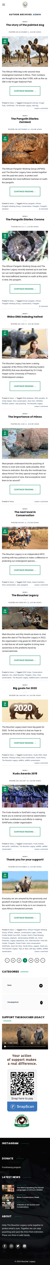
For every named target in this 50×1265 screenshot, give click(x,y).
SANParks (10, 106)
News (25, 22)
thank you (43, 946)
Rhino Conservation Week (28, 1197)
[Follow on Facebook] (4, 1246)
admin (37, 14)
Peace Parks (21, 943)
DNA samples (40, 398)
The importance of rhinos (25, 417)
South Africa (40, 758)
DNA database (28, 398)
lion (11, 675)
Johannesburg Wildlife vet (27, 938)
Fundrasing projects (11, 1167)
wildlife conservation (32, 760)
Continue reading (25, 91)
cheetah (17, 932)
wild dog (35, 106)
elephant (5, 675)
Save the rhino (16, 946)
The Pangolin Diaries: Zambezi (25, 120)
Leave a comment (41, 108)
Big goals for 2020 (25, 688)
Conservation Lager (28, 932)
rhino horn (31, 401)
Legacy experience (17, 941)
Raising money (14, 758)
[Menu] (3, 4)
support (36, 946)
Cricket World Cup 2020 (11, 935)
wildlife (31, 678)
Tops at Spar (23, 949)
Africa (24, 930)
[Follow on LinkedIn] (24, 1246)
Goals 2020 (37, 755)
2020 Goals (27, 582)
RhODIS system (8, 404)
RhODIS (39, 401)
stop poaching (20, 404)
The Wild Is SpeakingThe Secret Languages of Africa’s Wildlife (30, 1189)
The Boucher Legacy (23, 106)
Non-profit (5, 846)
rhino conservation (20, 401)
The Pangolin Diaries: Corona (25, 219)
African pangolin (28, 203)
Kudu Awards (38, 844)
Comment (43, 209)
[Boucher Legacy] (25, 4)
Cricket (39, 932)
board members (38, 582)
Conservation (26, 206)
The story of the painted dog (25, 25)
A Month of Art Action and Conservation (28, 1206)
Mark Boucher (18, 675)
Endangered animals (30, 103)
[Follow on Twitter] (18, 1246)
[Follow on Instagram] (11, 1246)
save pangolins (22, 585)
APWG (10, 932)
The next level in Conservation (25, 513)
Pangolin (36, 206)
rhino (34, 675)
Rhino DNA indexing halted (25, 317)
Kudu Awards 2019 (25, 773)
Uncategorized (12, 1002)
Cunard (24, 935)
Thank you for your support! (25, 859)
